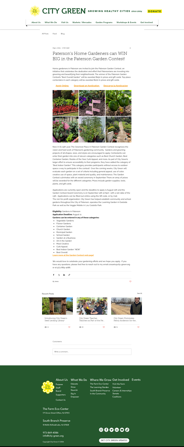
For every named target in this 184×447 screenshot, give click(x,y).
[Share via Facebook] (54, 275)
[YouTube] (122, 430)
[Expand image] (65, 103)
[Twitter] (111, 430)
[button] (36, 22)
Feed (55, 34)
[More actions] (130, 48)
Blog (63, 34)
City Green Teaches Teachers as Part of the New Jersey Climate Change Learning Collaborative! (92, 319)
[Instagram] (101, 430)
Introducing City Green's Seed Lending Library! (56, 319)
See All (139, 293)
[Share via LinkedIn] (64, 275)
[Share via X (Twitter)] (59, 275)
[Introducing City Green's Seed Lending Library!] (57, 306)
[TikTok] (127, 430)
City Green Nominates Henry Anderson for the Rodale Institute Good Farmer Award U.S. (125, 319)
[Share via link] (69, 275)
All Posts (45, 34)
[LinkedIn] (117, 430)
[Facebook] (106, 430)
